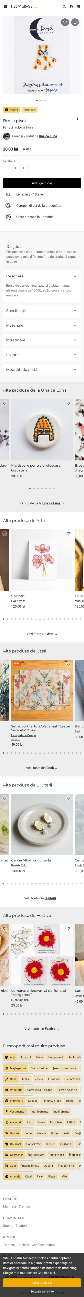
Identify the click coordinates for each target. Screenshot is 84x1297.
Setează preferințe (42, 1291)
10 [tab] (40, 619)
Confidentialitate (43, 1245)
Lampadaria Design (23, 735)
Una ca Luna (19, 470)
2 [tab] (41, 100)
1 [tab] (37, 100)
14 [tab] (56, 619)
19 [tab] (77, 619)
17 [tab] (68, 619)
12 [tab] (48, 619)
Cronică (24, 1206)
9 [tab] (36, 619)
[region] (42, 1058)
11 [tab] (44, 619)
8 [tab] (32, 619)
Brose (29, 127)
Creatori (21, 1226)
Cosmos (17, 596)
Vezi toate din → (42, 634)
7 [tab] (54, 489)
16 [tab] (64, 619)
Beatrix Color (19, 865)
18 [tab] (73, 619)
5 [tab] (46, 489)
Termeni (9, 1245)
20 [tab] (81, 619)
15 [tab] (60, 619)
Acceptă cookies (42, 1282)
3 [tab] (45, 100)
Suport (8, 1226)
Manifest (9, 1206)
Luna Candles (20, 999)
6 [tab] (50, 489)
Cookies (23, 1245)
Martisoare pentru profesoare (36, 465)
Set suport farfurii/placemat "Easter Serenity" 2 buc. (40, 728)
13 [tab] (52, 619)
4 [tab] (42, 489)
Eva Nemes (18, 600)
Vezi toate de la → (42, 503)
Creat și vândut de (34, 136)
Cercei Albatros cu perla (31, 860)
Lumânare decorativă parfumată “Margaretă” (38, 992)
